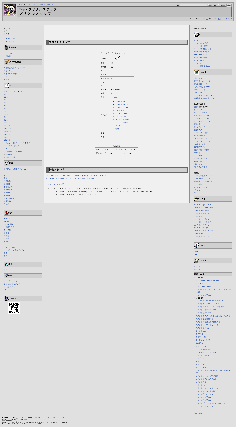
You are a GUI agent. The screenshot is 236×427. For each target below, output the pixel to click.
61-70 (6, 111)
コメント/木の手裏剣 (204, 397)
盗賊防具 (7, 193)
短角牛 (118, 129)
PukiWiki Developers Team (42, 418)
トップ (21, 4)
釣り (195, 193)
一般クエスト (199, 78)
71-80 (6, 114)
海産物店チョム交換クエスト (205, 181)
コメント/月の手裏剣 (204, 400)
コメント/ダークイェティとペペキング (210, 403)
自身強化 (7, 230)
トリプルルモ (120, 117)
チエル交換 (198, 184)
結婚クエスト (199, 164)
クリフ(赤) (200, 334)
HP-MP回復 (8, 224)
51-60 (6, 108)
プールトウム (201, 331)
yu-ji (25, 419)
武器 (5, 175)
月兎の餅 (197, 107)
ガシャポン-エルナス (123, 104)
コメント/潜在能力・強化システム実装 (210, 301)
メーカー (197, 40)
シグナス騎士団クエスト (203, 87)
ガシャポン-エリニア (123, 101)
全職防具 (7, 181)
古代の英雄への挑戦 (201, 150)
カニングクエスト (200, 110)
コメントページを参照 (55, 184)
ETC (5, 290)
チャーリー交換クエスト (203, 176)
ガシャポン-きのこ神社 (202, 205)
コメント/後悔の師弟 (204, 313)
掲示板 (93, 176)
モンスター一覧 (10, 91)
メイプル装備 (9, 198)
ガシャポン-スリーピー (202, 225)
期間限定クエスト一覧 (202, 81)
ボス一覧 (9, 149)
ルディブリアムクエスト (203, 121)
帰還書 (6, 236)
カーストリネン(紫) (203, 349)
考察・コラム (9, 71)
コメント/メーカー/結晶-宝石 (207, 376)
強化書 (6, 233)
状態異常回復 (9, 227)
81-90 (6, 117)
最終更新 (50, 4)
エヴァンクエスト (200, 93)
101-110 (7, 123)
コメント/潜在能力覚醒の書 (206, 379)
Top (22, 9)
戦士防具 (7, 184)
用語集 (6, 79)
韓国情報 (7, 56)
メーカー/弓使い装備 (201, 52)
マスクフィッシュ (122, 120)
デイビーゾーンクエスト (203, 138)
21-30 (6, 100)
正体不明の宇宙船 (200, 167)
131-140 (7, 131)
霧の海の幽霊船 (200, 136)
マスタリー (8, 250)
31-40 (6, 103)
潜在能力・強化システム (13, 169)
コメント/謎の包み (203, 328)
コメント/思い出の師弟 (204, 394)
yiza (24, 421)
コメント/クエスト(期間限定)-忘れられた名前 (213, 316)
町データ (197, 252)
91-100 (7, 120)
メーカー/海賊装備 (201, 57)
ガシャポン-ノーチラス (202, 222)
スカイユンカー (121, 108)
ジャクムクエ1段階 (201, 133)
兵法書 (6, 239)
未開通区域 (198, 161)
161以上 (7, 140)
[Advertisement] (118, 24)
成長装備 (7, 201)
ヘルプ (57, 4)
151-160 (7, 137)
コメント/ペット (202, 385)
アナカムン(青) (201, 367)
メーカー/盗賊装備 (201, 55)
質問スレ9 (50, 178)
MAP (195, 254)
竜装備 (6, 204)
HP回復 (7, 219)
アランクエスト (200, 90)
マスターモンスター (13, 143)
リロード (28, 4)
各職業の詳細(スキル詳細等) (15, 68)
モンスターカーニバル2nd (204, 118)
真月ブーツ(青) (201, 337)
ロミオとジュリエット (202, 141)
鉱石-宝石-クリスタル (12, 284)
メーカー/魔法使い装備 (202, 49)
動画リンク (198, 269)
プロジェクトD (199, 414)
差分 (219, 19)
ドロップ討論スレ (73, 178)
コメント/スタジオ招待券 (205, 391)
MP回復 (7, 221)
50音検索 (9, 154)
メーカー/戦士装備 (201, 46)
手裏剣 (6, 241)
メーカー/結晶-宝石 (201, 43)
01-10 (6, 94)
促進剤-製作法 (9, 287)
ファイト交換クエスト (202, 179)
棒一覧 (118, 126)
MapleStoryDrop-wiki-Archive (207, 280)
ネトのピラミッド (200, 158)
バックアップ (227, 19)
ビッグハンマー (202, 358)
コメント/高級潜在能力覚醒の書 (208, 322)
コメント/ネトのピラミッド (206, 355)
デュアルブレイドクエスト (204, 95)
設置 (5, 270)
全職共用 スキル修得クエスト (205, 98)
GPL (63, 418)
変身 (5, 256)
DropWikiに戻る (10, 41)
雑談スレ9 (60, 178)
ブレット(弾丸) (9, 247)
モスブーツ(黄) (201, 364)
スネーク (199, 361)
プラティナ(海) (201, 346)
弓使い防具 (8, 190)
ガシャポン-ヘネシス (202, 210)
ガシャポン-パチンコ (202, 233)
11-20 (6, 97)
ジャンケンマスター (201, 187)
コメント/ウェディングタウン (207, 388)
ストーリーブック (10, 281)
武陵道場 (197, 153)
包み (5, 253)
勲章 (5, 178)
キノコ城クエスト (200, 156)
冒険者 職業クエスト (201, 84)
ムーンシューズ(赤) (203, 340)
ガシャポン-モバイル (202, 236)
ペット (6, 77)
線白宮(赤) (200, 343)
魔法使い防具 (9, 187)
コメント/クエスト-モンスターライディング (212, 307)
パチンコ (197, 190)
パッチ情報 (8, 53)
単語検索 (42, 4)
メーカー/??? (199, 63)
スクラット (119, 111)
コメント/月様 (201, 382)
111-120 (7, 126)
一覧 (35, 4)
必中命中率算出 (12, 157)
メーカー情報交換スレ (202, 66)
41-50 (6, 106)
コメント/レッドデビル (204, 406)
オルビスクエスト (200, 127)
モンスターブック (12, 146)
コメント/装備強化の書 (204, 319)
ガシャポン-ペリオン (202, 219)
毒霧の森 (197, 124)
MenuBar (199, 283)
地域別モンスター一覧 (14, 151)
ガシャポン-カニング (202, 216)
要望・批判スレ (88, 178)
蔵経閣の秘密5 (199, 147)
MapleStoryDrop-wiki (204, 287)
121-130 (7, 129)
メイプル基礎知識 (10, 74)
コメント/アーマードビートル (207, 325)
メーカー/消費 (199, 60)
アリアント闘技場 (200, 113)
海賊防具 (7, 195)
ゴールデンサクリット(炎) (206, 352)
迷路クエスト (199, 130)
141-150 (7, 134)
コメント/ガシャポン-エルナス (207, 304)
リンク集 (197, 266)
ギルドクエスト (200, 144)
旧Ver (21, 91)
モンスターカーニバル (124, 123)
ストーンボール (121, 114)
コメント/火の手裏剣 (204, 295)
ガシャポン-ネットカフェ (203, 231)
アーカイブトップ (10, 39)
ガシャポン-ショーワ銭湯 (203, 208)
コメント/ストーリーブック (206, 310)
